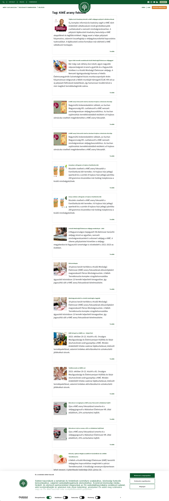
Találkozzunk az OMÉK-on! (77, 368)
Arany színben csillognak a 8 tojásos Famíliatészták (85, 197)
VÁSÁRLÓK (163, 2)
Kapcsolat (12, 2)
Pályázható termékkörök (27, 7)
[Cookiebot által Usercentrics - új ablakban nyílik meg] (23, 497)
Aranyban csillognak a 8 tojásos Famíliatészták (84, 165)
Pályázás (41, 7)
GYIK (149, 7)
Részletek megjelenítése (111, 497)
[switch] (65, 497)
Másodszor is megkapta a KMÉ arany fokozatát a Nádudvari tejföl (89, 403)
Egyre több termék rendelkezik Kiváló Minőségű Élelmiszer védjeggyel (91, 60)
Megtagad (142, 486)
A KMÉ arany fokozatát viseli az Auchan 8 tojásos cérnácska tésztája (90, 102)
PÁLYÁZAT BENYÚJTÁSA (159, 7)
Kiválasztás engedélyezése (142, 481)
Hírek (143, 7)
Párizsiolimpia (73, 263)
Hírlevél (22, 2)
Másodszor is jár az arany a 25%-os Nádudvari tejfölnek (86, 428)
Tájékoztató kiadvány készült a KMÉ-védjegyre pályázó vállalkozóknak (91, 19)
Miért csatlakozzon (10, 7)
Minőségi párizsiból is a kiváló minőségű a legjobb (84, 298)
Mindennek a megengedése (142, 475)
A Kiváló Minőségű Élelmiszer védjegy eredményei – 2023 (86, 229)
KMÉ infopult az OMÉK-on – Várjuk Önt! (81, 333)
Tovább (112, 51)
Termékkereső (33, 2)
